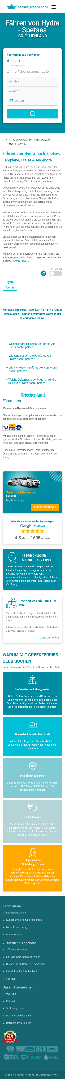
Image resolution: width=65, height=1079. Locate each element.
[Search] (32, 113)
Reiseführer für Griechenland (21, 971)
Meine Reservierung (16, 927)
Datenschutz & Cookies (18, 1023)
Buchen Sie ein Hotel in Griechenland (25, 964)
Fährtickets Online (16, 912)
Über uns (11, 993)
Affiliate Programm (16, 949)
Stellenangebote (15, 1008)
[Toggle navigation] (53, 6)
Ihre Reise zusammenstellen (31, 71)
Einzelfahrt (18, 61)
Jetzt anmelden (49, 637)
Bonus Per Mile (14, 934)
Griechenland (43, 140)
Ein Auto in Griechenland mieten (23, 956)
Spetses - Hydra (20, 260)
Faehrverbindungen (21, 140)
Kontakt (10, 1001)
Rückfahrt (18, 66)
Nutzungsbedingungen (18, 1015)
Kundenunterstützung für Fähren (24, 919)
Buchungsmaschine (32, 318)
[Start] (6, 140)
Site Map (11, 978)
